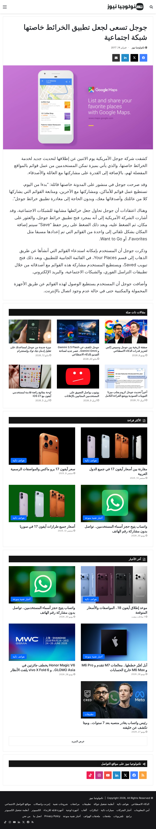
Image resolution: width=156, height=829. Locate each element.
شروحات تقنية (60, 803)
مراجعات (75, 803)
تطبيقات (86, 803)
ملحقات (107, 816)
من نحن (26, 816)
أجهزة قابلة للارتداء (53, 810)
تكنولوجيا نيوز (138, 47)
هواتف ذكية (123, 803)
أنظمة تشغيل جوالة (104, 803)
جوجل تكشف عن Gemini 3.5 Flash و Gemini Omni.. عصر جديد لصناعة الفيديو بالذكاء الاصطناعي (78, 351)
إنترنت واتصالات (41, 803)
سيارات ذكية (107, 810)
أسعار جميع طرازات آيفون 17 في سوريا (47, 526)
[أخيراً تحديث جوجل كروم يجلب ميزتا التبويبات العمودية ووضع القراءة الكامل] (126, 376)
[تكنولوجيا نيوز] (125, 7)
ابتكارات (94, 810)
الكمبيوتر (36, 810)
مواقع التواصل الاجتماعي (18, 803)
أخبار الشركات (123, 810)
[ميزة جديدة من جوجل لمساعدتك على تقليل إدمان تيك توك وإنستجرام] (30, 331)
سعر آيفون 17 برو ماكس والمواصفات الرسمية (43, 469)
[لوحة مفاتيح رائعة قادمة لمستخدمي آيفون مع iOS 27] (30, 377)
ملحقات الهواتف (91, 816)
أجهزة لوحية (72, 810)
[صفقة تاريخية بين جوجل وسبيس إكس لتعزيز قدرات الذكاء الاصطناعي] (126, 331)
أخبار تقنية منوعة (72, 816)
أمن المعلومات (142, 810)
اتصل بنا (37, 816)
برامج (129, 816)
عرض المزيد (78, 741)
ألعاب (84, 810)
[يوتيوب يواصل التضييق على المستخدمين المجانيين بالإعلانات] (78, 377)
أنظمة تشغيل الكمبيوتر (17, 810)
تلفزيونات (118, 816)
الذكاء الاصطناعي (140, 803)
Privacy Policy (52, 816)
